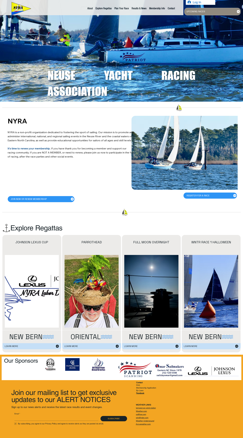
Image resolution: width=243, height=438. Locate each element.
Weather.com (141, 411)
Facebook (140, 393)
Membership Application (146, 388)
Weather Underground (145, 421)
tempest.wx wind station (146, 408)
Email (17, 414)
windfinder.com (142, 418)
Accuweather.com (143, 424)
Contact (139, 382)
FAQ (138, 385)
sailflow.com (141, 414)
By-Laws (140, 390)
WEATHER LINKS (143, 405)
